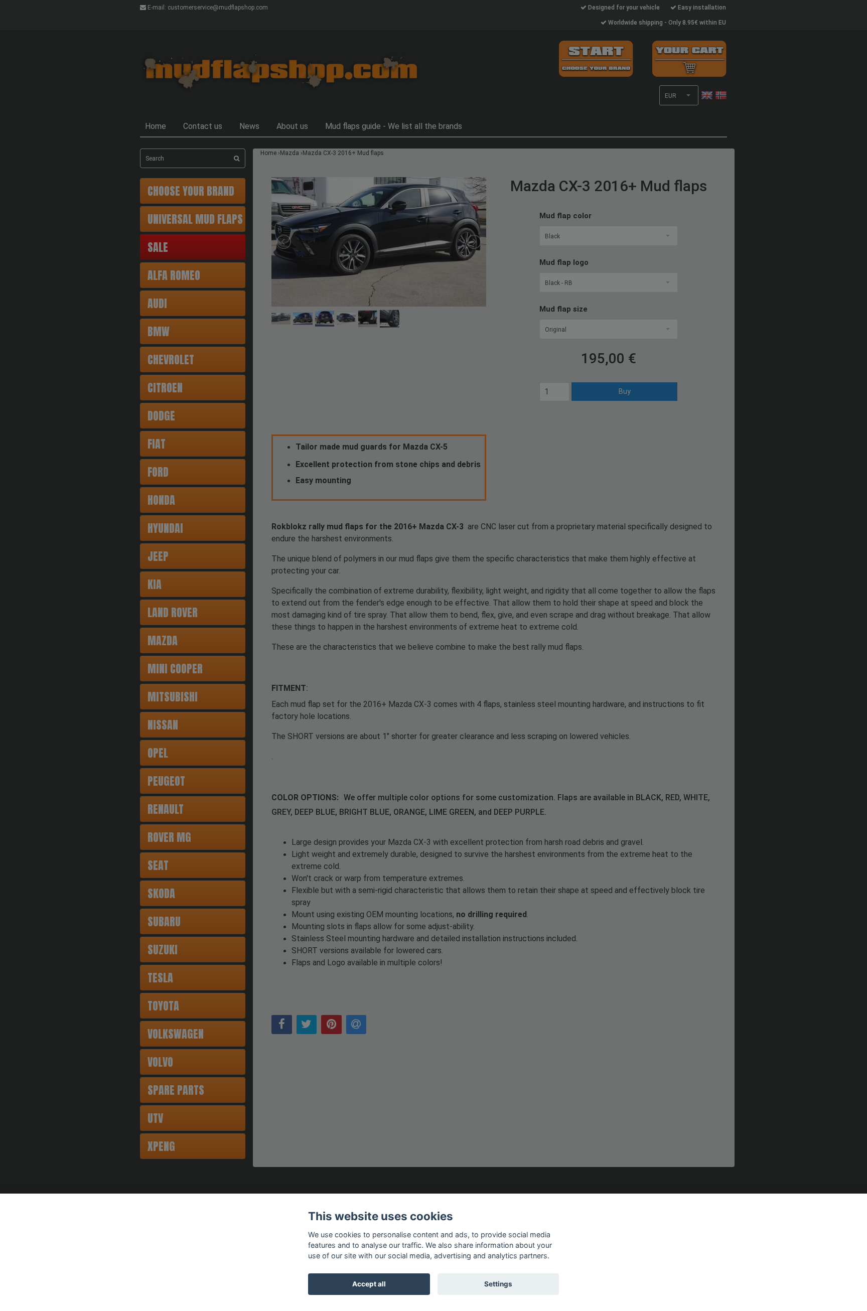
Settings (498, 1284)
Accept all (369, 1284)
